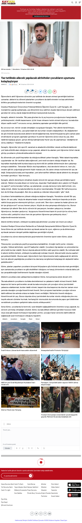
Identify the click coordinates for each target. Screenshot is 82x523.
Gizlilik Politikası (33, 520)
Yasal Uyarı (64, 520)
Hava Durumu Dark (7, 484)
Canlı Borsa (31, 484)
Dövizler (44, 487)
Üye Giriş (4, 499)
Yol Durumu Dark (7, 487)
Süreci (38, 319)
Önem (30, 319)
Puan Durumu (32, 490)
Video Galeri (55, 487)
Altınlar (43, 484)
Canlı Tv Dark (18, 484)
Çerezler (41, 520)
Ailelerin (4, 319)
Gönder (7, 448)
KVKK (46, 520)
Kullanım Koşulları (54, 520)
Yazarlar (54, 490)
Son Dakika (18, 493)
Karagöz (23, 319)
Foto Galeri (55, 484)
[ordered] (28, 448)
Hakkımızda (18, 520)
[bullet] (31, 448)
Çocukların (14, 319)
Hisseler (44, 490)
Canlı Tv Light (5, 490)
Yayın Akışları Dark (20, 487)
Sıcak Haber (55, 496)
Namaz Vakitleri (32, 487)
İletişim (25, 520)
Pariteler (44, 496)
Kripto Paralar (46, 493)
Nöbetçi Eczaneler (20, 490)
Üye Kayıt (4, 502)
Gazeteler (54, 493)
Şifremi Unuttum (7, 505)
